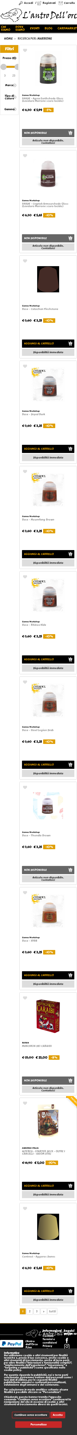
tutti (52, 1311)
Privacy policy (47, 1347)
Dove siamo (20, 28)
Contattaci (48, 143)
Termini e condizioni (50, 1340)
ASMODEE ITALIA (30, 1148)
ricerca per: (34, 39)
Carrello (69, 3)
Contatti (48, 1336)
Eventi (34, 28)
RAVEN (25, 1042)
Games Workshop (31, 95)
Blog (48, 28)
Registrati (49, 3)
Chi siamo (5, 28)
